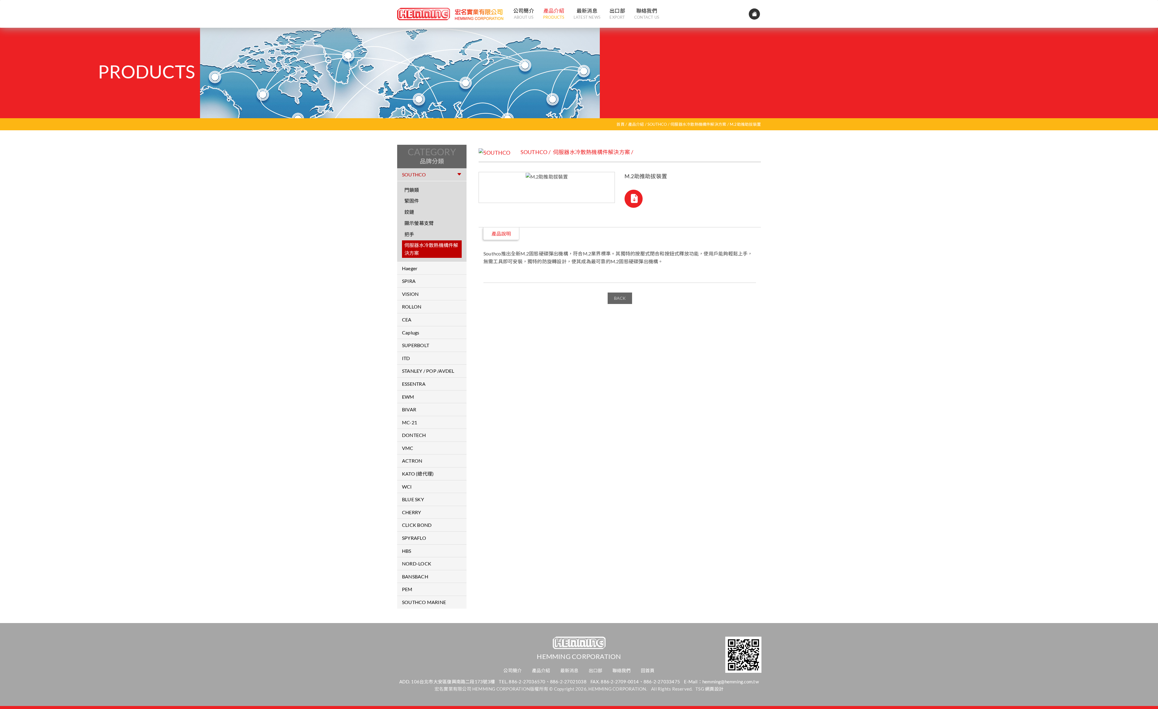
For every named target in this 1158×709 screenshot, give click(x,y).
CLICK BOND (417, 525)
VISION (410, 294)
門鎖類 (411, 190)
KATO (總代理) (418, 473)
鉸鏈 (409, 212)
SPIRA (409, 281)
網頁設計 (714, 689)
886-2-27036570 (527, 681)
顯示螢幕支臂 (419, 223)
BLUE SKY (413, 499)
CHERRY (411, 512)
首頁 (620, 124)
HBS (406, 551)
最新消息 (587, 14)
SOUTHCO (657, 124)
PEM (407, 589)
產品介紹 (554, 14)
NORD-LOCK (416, 563)
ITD (406, 358)
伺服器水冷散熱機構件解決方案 (698, 124)
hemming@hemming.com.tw (730, 681)
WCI (407, 486)
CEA (407, 319)
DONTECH (414, 435)
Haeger (409, 268)
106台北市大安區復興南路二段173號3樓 (453, 681)
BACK (620, 298)
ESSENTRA (414, 384)
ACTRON (412, 461)
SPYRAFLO (414, 538)
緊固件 (411, 201)
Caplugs (410, 332)
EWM (408, 397)
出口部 (617, 14)
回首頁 (648, 670)
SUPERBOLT (415, 345)
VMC (407, 448)
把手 (409, 234)
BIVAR (409, 409)
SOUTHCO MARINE (424, 602)
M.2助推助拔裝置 (745, 124)
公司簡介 (523, 14)
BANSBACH (415, 576)
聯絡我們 (646, 14)
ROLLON (411, 306)
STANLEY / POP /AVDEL (428, 371)
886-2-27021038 (568, 681)
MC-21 (409, 422)
